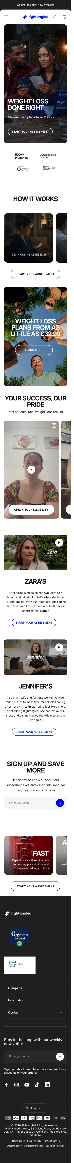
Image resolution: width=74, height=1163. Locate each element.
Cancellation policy (55, 1146)
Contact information (33, 1146)
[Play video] (31, 470)
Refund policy (18, 1141)
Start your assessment (36, 274)
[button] (31, 470)
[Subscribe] (60, 803)
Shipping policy (14, 1146)
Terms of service (52, 1141)
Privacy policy (34, 1141)
